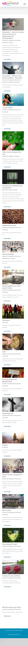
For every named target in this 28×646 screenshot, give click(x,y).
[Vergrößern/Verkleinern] (0, 639)
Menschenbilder (8, 254)
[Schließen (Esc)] (5, 639)
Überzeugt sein (7, 413)
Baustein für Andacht (7, 42)
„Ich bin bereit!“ (7, 108)
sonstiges (16, 156)
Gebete (15, 190)
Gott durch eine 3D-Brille (11, 576)
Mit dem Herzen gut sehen (11, 607)
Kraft (4, 352)
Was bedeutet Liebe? (9, 544)
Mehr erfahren (7, 59)
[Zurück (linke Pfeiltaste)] (0, 641)
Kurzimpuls (16, 82)
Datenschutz (11, 634)
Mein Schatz (6, 510)
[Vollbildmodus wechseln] (2, 639)
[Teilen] (3, 639)
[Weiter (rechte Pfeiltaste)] (2, 641)
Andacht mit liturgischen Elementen (11, 40)
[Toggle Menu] (24, 4)
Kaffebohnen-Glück (9, 225)
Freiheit (5, 445)
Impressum (17, 634)
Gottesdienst (5, 258)
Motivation (6, 320)
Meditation (11, 156)
